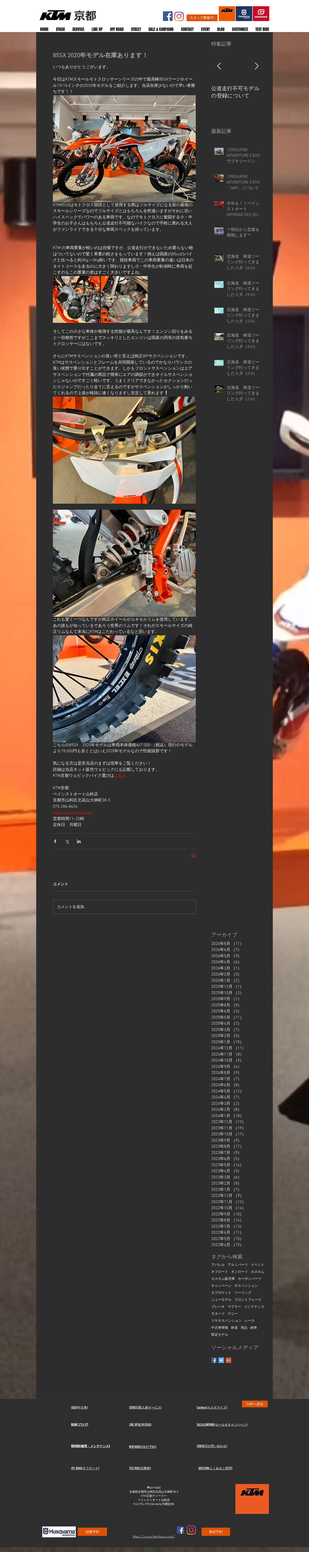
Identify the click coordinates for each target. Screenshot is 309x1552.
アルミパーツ (238, 1265)
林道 (234, 1328)
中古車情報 (219, 1328)
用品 (244, 1328)
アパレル (218, 1265)
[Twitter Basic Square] (221, 1360)
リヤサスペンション (226, 1321)
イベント (257, 1265)
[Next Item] (256, 66)
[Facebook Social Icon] (168, 16)
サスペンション (246, 1286)
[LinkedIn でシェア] (79, 841)
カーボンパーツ (249, 1279)
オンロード (239, 1272)
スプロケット (221, 1293)
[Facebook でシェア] (55, 841)
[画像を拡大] (76, 299)
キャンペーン (221, 1286)
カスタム (257, 1272)
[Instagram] (179, 16)
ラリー (233, 1314)
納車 (253, 1328)
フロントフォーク (247, 1300)
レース (250, 1321)
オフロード (219, 1272)
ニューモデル (221, 1300)
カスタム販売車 (223, 1279)
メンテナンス (254, 1307)
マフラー (234, 1307)
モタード (218, 1314)
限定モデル (219, 1335)
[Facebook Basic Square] (214, 1360)
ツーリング (242, 1293)
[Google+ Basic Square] (228, 1360)
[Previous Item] (219, 66)
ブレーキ (218, 1307)
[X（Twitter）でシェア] (67, 841)
